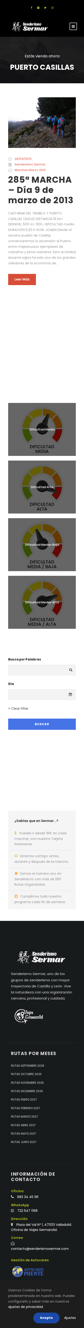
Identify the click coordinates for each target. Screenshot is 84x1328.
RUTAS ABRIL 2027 (23, 1125)
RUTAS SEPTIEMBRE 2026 (27, 1066)
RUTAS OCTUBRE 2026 (26, 1074)
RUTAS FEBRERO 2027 (25, 1108)
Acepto (46, 1317)
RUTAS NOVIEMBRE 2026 (27, 1083)
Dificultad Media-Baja (42, 544)
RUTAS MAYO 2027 (23, 1134)
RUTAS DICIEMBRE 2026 (27, 1091)
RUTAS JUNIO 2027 (23, 1142)
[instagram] (52, 8)
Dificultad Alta (42, 487)
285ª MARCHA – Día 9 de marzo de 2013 (41, 190)
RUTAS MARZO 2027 (24, 1116)
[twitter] (45, 8)
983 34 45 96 (27, 1197)
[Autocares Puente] (28, 1271)
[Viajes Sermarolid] (28, 1016)
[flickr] (38, 8)
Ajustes (70, 1317)
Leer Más (22, 279)
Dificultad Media (42, 429)
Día (11, 684)
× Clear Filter (18, 708)
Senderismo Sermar (30, 164)
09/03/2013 (23, 159)
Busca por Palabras (24, 659)
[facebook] (31, 8)
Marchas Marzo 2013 (30, 170)
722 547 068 (27, 1210)
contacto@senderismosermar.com (40, 1248)
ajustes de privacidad (25, 1306)
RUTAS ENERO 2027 (24, 1099)
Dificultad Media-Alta (42, 602)
